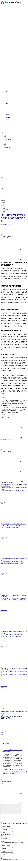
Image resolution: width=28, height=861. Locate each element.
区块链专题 (5, 209)
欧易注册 (3, 777)
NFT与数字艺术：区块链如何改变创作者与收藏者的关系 (13, 218)
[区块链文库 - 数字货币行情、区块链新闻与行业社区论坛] (13, 751)
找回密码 (8, 834)
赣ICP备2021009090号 (22, 771)
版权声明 (10, 769)
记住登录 (4, 834)
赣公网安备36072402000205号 (11, 773)
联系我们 (23, 769)
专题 (5, 136)
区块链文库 (14, 771)
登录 (2, 729)
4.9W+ (21, 461)
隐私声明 (21, 842)
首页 (5, 135)
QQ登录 (7, 119)
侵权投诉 (14, 769)
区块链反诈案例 (7, 139)
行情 (5, 138)
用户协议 (18, 769)
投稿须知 (5, 769)
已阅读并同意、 (9, 859)
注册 (23, 729)
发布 (2, 132)
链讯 (2, 234)
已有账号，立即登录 (5, 845)
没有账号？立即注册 (5, 826)
